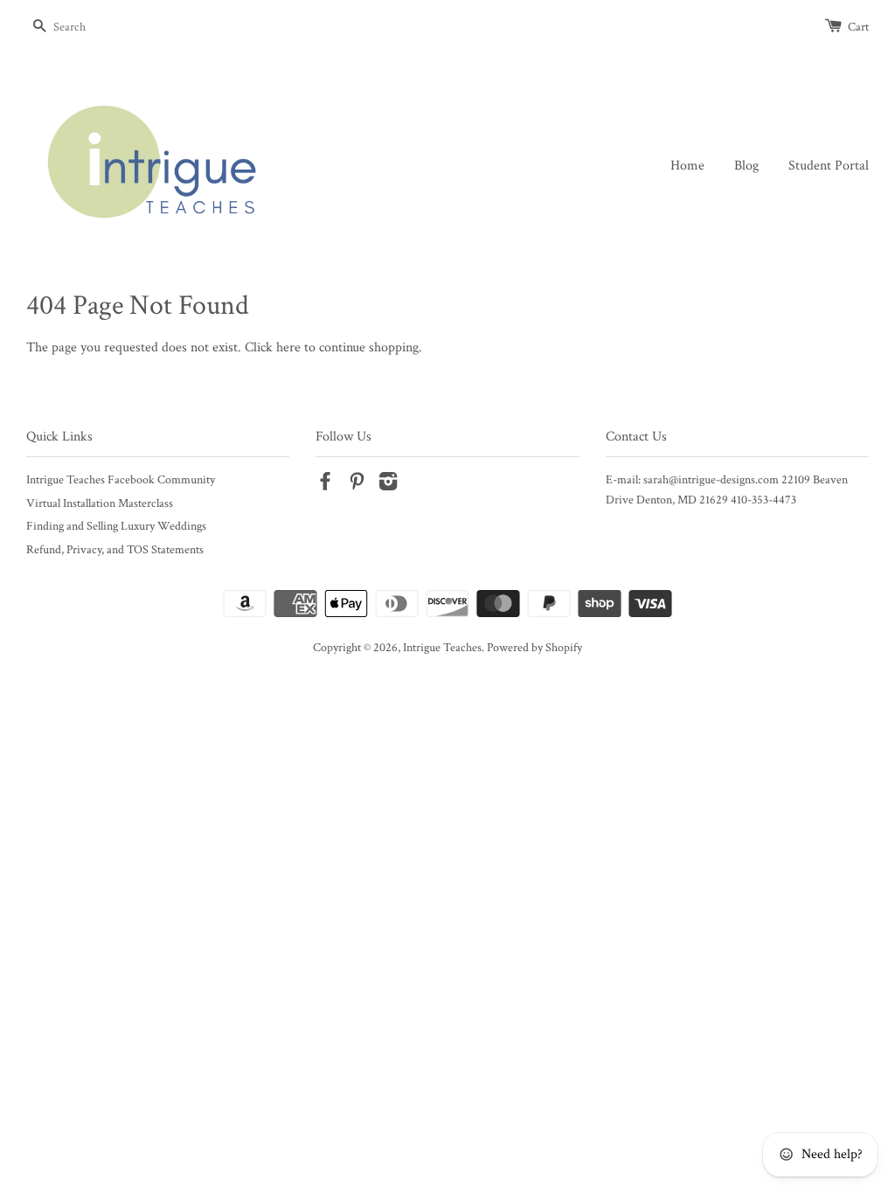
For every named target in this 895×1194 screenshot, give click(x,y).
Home (687, 165)
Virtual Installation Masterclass (99, 503)
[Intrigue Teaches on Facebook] (325, 485)
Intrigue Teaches (442, 648)
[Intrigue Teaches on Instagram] (388, 485)
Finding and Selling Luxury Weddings (116, 526)
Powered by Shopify (534, 648)
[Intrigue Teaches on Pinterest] (356, 485)
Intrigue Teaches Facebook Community (120, 480)
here (288, 347)
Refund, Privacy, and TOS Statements (115, 550)
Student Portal (828, 165)
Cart (858, 27)
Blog (746, 165)
